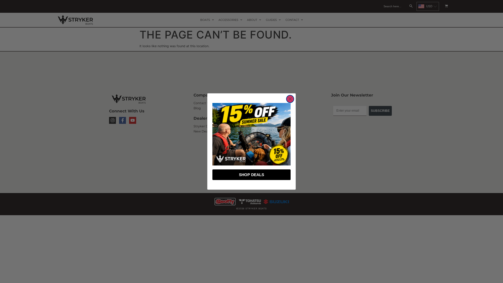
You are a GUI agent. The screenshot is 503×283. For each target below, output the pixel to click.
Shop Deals (251, 175)
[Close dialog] (290, 99)
